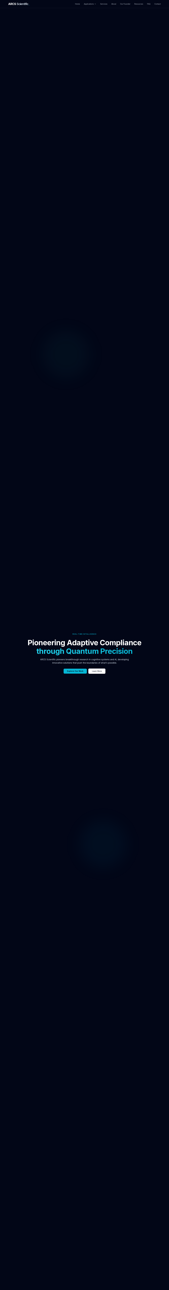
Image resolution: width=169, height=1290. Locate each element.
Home (77, 4)
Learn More (97, 671)
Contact (157, 4)
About (113, 4)
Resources (138, 4)
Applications (89, 4)
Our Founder (125, 4)
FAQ (148, 4)
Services (103, 4)
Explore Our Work (75, 671)
